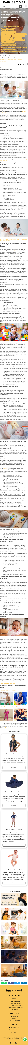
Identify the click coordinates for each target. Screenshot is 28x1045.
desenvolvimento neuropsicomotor (9, 32)
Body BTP (14, 690)
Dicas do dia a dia (16, 1001)
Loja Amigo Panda (16, 1009)
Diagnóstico (22, 8)
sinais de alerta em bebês (7, 51)
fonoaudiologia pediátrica (7, 39)
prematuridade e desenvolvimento (9, 49)
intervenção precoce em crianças (8, 43)
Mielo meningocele (17, 10)
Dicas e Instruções (6, 10)
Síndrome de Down (13, 11)
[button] (26, 6)
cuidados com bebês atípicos (8, 30)
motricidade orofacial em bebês (8, 47)
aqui (5, 727)
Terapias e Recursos (15, 1003)
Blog (6, 55)
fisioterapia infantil (17, 37)
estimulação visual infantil (7, 37)
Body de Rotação (16, 706)
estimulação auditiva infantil (7, 34)
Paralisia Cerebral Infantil (21, 47)
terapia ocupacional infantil (19, 51)
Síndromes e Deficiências (15, 1005)
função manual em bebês (19, 39)
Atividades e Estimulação (15, 1007)
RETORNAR (22, 64)
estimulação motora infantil (20, 34)
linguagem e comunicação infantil (9, 45)
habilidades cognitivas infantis (8, 41)
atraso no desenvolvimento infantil (11, 26)
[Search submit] (20, 6)
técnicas (5, 468)
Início (1, 55)
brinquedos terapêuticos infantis (8, 28)
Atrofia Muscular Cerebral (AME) (10, 8)
